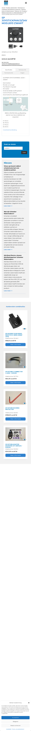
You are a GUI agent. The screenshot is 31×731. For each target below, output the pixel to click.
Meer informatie (15, 344)
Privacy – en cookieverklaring (18, 729)
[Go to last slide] (9, 46)
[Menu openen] (26, 2)
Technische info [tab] (8, 73)
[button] (29, 702)
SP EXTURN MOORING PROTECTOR (12, 408)
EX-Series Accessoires (17, 65)
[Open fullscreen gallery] (27, 42)
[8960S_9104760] (15, 35)
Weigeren (15, 721)
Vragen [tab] (22, 73)
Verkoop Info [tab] (22, 69)
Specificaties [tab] (8, 69)
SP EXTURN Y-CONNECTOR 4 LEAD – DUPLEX (14, 372)
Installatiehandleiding (10, 130)
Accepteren (15, 717)
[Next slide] (21, 46)
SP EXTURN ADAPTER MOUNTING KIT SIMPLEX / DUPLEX (13, 446)
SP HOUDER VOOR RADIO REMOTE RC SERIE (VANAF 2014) (13, 335)
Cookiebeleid (8, 729)
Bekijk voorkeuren (16, 725)
